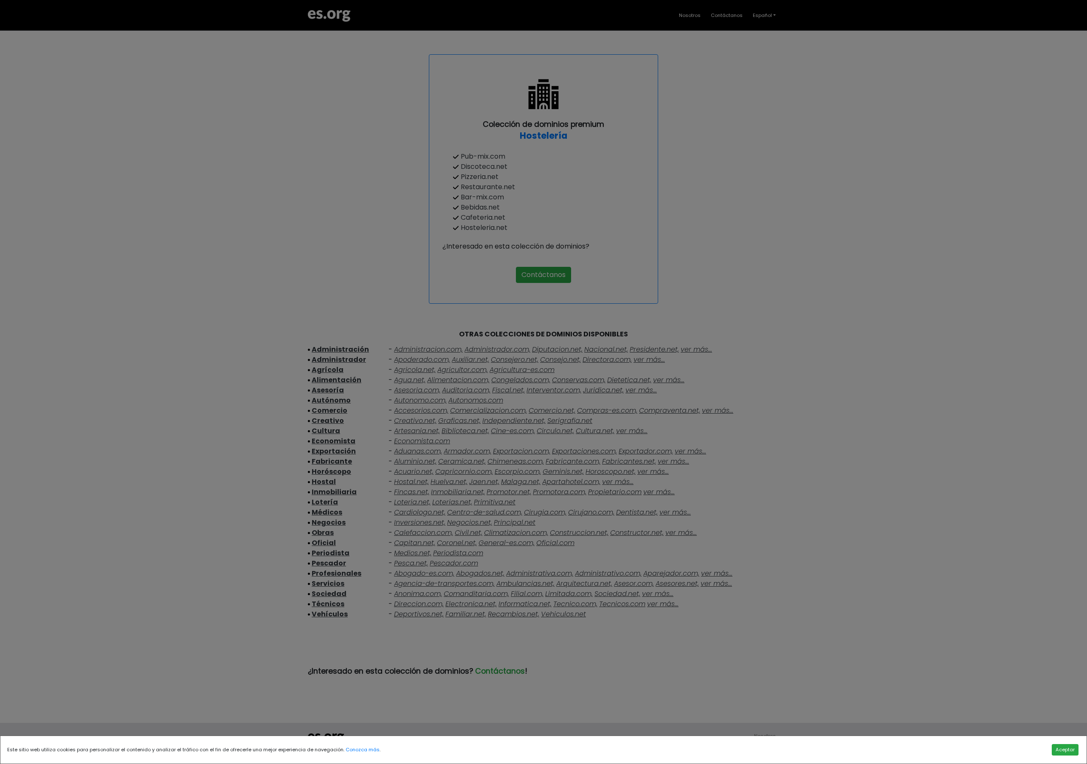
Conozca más (363, 749)
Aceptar (1065, 749)
